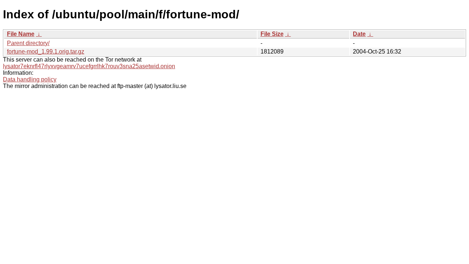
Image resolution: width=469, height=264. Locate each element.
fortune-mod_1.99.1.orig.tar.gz (45, 51)
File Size (272, 34)
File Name (20, 34)
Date (359, 34)
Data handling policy (29, 79)
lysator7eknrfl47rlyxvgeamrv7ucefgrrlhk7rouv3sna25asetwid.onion (89, 66)
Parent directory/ (28, 43)
